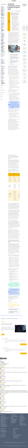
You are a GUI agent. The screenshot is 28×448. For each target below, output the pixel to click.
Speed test (2, 422)
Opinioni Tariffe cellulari (14, 419)
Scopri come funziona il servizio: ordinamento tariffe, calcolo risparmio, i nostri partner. (11, 315)
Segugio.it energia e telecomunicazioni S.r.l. (6, 445)
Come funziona (15, 437)
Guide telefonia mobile (13, 420)
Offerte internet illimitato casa (4, 418)
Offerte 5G (12, 417)
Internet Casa (3, 414)
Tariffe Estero (12, 418)
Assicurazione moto (3, 430)
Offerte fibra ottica (3, 416)
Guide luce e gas (22, 419)
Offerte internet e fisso (3, 421)
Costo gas (21, 422)
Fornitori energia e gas (22, 423)
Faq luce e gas (21, 420)
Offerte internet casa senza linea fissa (5, 417)
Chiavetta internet (13, 422)
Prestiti (14, 432)
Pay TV (14, 433)
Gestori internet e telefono (4, 426)
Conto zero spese (3, 435)
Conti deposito (15, 428)
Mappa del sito (15, 436)
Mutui (14, 431)
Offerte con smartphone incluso (15, 416)
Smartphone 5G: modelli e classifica (14, 304)
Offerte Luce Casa (22, 416)
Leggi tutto (3, 334)
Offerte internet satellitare (4, 419)
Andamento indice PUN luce (23, 424)
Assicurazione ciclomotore (4, 431)
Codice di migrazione (3, 423)
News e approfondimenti (17, 435)
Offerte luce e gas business (23, 418)
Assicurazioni (3, 428)
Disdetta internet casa (3, 424)
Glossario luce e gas (22, 421)
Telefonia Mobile (13, 414)
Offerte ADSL (2, 420)
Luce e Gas (21, 414)
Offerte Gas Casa (22, 417)
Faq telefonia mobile (13, 421)
